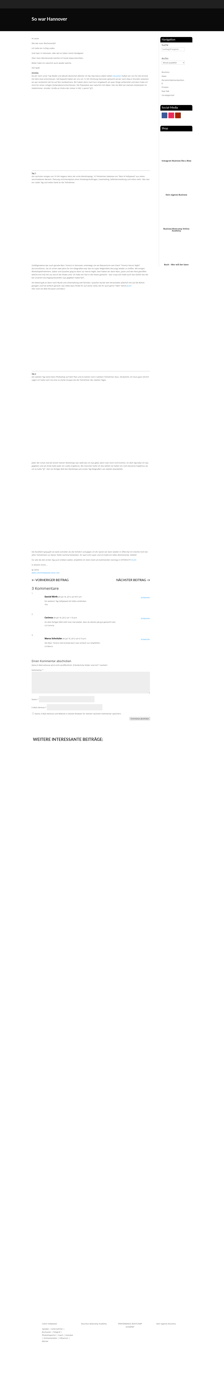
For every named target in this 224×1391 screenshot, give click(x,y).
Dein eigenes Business (176, 194)
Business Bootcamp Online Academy (176, 229)
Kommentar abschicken (140, 719)
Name (35, 699)
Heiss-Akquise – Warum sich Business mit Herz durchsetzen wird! (70, 1279)
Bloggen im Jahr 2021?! (46, 1097)
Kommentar (37, 670)
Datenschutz (106, 1376)
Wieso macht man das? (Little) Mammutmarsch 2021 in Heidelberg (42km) (74, 915)
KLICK (129, 286)
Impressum (118, 1376)
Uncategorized (168, 95)
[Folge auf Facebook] (164, 115)
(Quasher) (117, 76)
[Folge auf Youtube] (178, 115)
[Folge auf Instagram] (171, 115)
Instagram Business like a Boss (176, 160)
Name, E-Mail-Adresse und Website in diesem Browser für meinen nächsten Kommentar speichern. (78, 713)
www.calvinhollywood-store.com (46, 572)
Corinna (49, 617)
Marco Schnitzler (53, 638)
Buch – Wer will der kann (176, 264)
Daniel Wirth (51, 596)
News (164, 76)
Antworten (145, 597)
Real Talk (165, 91)
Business (165, 72)
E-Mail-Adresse (39, 707)
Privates (165, 87)
